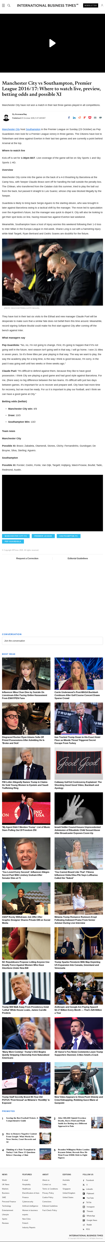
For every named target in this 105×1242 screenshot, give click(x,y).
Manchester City (11, 129)
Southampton (33, 129)
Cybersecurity (27, 1202)
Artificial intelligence (30, 1206)
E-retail (25, 1180)
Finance (25, 1197)
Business (5, 1193)
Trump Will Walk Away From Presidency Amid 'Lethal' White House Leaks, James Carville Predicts (25, 1010)
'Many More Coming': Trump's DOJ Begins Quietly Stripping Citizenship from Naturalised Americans (25, 1055)
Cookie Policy (47, 1197)
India (64, 1184)
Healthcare (26, 1189)
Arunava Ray (21, 114)
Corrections (46, 1202)
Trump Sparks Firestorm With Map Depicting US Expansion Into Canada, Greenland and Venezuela (77, 965)
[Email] (95, 117)
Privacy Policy (48, 1193)
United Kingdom (69, 1193)
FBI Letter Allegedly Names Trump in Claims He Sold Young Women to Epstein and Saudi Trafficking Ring (25, 785)
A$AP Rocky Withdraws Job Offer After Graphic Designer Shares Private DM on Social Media (26, 920)
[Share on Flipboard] (84, 117)
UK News (5, 1184)
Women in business (30, 1210)
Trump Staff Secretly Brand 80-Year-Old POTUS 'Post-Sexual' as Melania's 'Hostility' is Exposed (26, 1100)
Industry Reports (28, 1227)
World (4, 1180)
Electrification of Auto (30, 1193)
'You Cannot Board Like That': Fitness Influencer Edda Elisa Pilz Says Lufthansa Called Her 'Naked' (76, 875)
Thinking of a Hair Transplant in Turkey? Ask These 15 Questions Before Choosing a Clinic (20, 1152)
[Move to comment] (100, 117)
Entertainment (7, 1210)
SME (4, 1197)
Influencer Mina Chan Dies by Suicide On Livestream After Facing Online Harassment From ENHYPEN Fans (24, 695)
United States (68, 1197)
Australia (66, 1180)
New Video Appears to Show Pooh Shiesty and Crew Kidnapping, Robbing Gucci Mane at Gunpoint (79, 1100)
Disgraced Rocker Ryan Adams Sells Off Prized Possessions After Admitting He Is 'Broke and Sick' (23, 740)
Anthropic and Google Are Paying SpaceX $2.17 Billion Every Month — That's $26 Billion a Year (78, 1010)
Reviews (5, 1223)
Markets (5, 1189)
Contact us (46, 1184)
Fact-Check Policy (49, 1210)
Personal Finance (9, 1202)
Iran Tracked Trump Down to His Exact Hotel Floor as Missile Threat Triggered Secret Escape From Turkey (77, 740)
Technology (6, 1206)
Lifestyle (5, 1215)
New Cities (26, 1219)
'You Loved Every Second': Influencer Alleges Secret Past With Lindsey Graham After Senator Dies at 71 (25, 875)
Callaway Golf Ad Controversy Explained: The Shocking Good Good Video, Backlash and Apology (78, 785)
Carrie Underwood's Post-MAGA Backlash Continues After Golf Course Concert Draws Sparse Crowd (77, 695)
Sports (4, 1219)
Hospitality (26, 1184)
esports (25, 1215)
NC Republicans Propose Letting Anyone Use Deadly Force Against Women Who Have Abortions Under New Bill (25, 965)
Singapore (67, 1189)
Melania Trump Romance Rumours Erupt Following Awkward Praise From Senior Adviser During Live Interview (76, 920)
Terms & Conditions (50, 1189)
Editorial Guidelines (78, 558)
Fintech (25, 1223)
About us (45, 1180)
